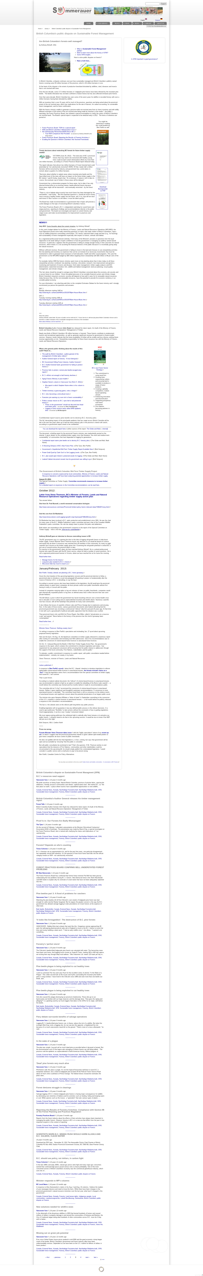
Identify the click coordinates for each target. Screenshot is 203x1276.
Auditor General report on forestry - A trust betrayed (59, 359)
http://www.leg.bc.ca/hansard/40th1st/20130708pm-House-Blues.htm (62, 292)
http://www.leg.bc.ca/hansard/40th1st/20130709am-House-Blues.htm (62, 300)
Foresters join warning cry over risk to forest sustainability (62, 397)
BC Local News (41, 1184)
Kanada (55, 790)
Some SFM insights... (84, 55)
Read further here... (45, 556)
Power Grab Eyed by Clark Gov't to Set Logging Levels (61, 452)
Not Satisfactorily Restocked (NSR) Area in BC (58, 132)
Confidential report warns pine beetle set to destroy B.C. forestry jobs (65, 440)
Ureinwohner (79, 1198)
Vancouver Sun (41, 780)
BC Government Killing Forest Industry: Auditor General (61, 362)
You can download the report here (54, 429)
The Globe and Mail (93, 429)
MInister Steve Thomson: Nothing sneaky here (55, 628)
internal (105, 429)
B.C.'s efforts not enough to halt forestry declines (59, 375)
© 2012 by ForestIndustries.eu (156, 26)
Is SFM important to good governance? (144, 59)
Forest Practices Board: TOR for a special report (58, 128)
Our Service (102, 23)
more (103, 1259)
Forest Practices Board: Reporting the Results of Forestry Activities (65, 137)
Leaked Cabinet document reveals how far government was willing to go (66, 459)
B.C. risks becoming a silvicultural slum (55, 394)
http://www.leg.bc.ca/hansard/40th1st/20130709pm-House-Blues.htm (62, 305)
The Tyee (39, 824)
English (143, 20)
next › (87, 1257)
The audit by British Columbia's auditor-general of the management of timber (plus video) (60, 355)
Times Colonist (41, 849)
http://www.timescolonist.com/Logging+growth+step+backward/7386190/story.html (67, 517)
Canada (38, 790)
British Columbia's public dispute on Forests (80, 792)
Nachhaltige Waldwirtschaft (88, 790)
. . (94, 23)
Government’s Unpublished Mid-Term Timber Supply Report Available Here (67, 449)
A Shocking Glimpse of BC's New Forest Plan (58, 446)
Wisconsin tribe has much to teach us (55, 564)
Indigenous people (85, 1196)
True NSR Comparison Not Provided (57, 134)
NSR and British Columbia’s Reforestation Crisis (58, 130)
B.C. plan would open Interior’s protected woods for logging (62, 456)
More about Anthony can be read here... (50, 321)
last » (96, 1257)
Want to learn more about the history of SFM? (92, 53)
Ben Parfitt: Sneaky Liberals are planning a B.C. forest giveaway (61, 573)
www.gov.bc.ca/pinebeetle (70, 529)
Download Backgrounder (103, 188)
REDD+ (137, 23)
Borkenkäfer (49, 909)
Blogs (117, 23)
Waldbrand (39, 1226)
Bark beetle (40, 909)
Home (88, 23)
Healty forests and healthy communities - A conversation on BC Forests (100, 762)
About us (160, 23)
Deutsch (157, 20)
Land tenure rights (72, 1196)
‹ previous (57, 1257)
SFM (100, 790)
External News (47, 790)
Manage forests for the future (52, 560)
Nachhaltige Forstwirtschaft (68, 790)
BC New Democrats (43, 873)
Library (148, 23)
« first (47, 1257)
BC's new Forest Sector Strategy (100, 369)
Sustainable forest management (47, 792)
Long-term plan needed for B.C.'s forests (56, 562)
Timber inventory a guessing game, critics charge (59, 391)
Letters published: (45, 665)
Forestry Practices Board (45, 1115)
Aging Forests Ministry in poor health (54, 379)
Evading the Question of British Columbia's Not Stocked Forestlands (65, 139)
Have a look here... (83, 61)
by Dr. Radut (198, 1275)
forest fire (99, 1224)
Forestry (61, 792)
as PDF (102, 191)
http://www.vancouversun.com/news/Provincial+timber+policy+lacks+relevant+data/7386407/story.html (74, 507)
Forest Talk (40, 804)
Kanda (55, 1101)
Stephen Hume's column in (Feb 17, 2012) (62, 382)
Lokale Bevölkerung (67, 1198)
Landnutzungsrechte (53, 1198)
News (127, 23)
